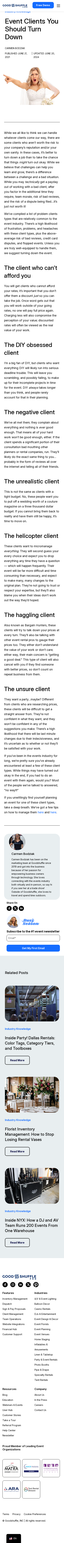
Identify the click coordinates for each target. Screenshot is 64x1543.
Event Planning (42, 1329)
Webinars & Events (12, 1405)
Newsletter (8, 1435)
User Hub (7, 1410)
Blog (4, 1394)
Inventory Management (14, 1298)
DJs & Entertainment (45, 1314)
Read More (17, 1060)
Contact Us (40, 1410)
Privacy (16, 1514)
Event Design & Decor (46, 1319)
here (41, 812)
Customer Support (12, 1334)
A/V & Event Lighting (45, 1298)
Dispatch (7, 1303)
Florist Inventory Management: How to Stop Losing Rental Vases (29, 1134)
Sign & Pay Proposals (14, 1309)
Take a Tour (9, 1420)
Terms (5, 1514)
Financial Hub (9, 1329)
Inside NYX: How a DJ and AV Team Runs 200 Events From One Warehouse (31, 1225)
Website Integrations (13, 1324)
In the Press (40, 1400)
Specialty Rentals (43, 1374)
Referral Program (11, 1425)
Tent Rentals (41, 1380)
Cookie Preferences (35, 1514)
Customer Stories (11, 1415)
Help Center (9, 1430)
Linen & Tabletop (43, 1354)
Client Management (12, 1314)
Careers (38, 1405)
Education (7, 1400)
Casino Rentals (42, 1309)
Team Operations (11, 1319)
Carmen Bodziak (22, 854)
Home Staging (42, 1339)
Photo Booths (41, 1364)
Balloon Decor (42, 1303)
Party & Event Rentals (45, 1359)
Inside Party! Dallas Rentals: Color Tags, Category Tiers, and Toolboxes (30, 1043)
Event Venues (41, 1334)
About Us (39, 1394)
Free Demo (43, 5)
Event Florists (41, 1324)
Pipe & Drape (41, 1369)
